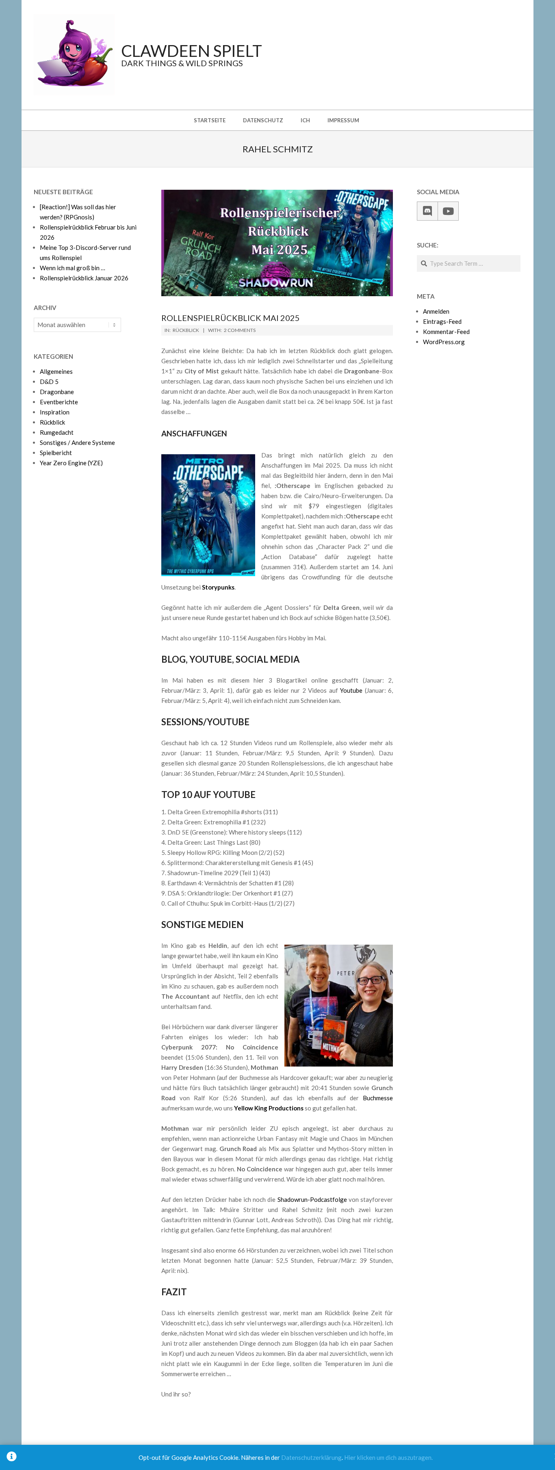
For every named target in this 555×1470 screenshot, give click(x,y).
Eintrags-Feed (442, 321)
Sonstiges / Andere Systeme (77, 442)
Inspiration (54, 412)
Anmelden (436, 311)
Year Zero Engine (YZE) (71, 462)
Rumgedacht (57, 432)
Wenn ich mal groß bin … (72, 267)
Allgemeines (56, 371)
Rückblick (186, 330)
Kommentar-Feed (446, 331)
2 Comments (240, 330)
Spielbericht (56, 452)
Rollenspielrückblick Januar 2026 (84, 278)
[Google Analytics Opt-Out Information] (12, 1457)
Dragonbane (57, 391)
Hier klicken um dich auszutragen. (388, 1457)
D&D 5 (49, 381)
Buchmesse (378, 1097)
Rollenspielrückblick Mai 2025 (230, 318)
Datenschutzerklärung (311, 1457)
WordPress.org (444, 341)
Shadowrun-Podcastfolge (312, 1199)
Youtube (351, 690)
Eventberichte (59, 401)
